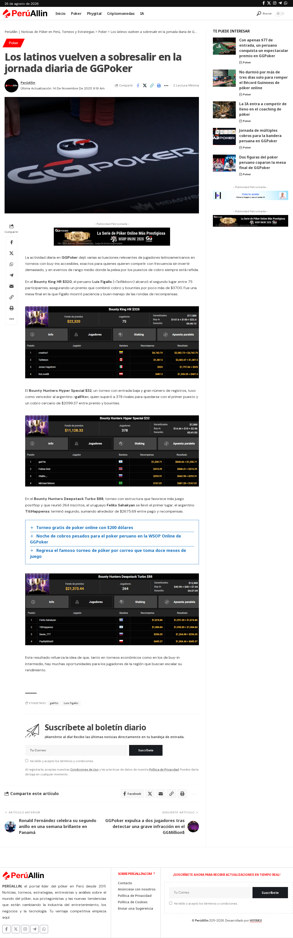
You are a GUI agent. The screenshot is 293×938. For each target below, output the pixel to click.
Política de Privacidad (164, 769)
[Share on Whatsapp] (11, 264)
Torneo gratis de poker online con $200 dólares (84, 527)
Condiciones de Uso (84, 769)
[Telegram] (280, 3)
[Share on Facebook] (138, 85)
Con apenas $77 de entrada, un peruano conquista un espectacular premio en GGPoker (263, 48)
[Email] (11, 286)
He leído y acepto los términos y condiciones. (62, 761)
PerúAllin (28, 83)
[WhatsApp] (285, 3)
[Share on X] (145, 85)
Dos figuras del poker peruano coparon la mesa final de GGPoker (262, 162)
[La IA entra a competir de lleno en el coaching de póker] (224, 109)
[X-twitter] (16, 929)
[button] (264, 13)
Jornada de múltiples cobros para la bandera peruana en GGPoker (260, 135)
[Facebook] (263, 3)
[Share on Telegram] (11, 275)
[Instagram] (274, 3)
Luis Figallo (71, 703)
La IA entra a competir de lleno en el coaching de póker (263, 109)
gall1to (54, 703)
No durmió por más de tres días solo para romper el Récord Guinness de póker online (263, 80)
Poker (13, 42)
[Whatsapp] (44, 929)
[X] (269, 3)
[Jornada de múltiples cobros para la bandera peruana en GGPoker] (224, 136)
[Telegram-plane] (34, 929)
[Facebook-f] (6, 929)
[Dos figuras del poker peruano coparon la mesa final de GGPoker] (224, 163)
